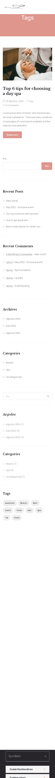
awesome (9, 503)
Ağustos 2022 (13, 333)
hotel (19, 510)
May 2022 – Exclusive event (20, 207)
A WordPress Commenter (19, 254)
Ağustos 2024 (13, 318)
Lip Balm (19, 277)
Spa (31, 101)
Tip (6, 517)
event (8, 510)
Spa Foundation (23, 270)
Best (35, 503)
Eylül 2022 (11, 325)
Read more (12, 134)
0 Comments (12, 105)
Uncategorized (14, 377)
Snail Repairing (22, 285)
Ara (4, 158)
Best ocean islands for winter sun (23, 226)
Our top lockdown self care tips (22, 213)
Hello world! (12, 200)
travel (16, 517)
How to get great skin (17, 220)
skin (29, 510)
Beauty (9, 362)
